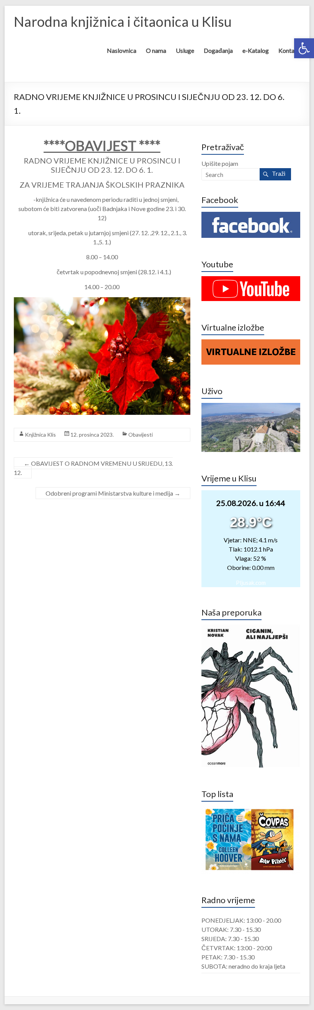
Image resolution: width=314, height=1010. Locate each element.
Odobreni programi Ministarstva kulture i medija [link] (113, 493)
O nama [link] (156, 50)
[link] (304, 48)
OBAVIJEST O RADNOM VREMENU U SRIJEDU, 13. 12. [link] (93, 468)
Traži (278, 173)
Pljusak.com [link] (251, 582)
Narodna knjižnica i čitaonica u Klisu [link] (123, 21)
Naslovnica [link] (121, 50)
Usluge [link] (185, 50)
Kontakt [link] (289, 50)
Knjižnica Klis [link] (40, 434)
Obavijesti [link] (140, 434)
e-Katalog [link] (255, 50)
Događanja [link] (218, 50)
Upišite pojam (219, 163)
